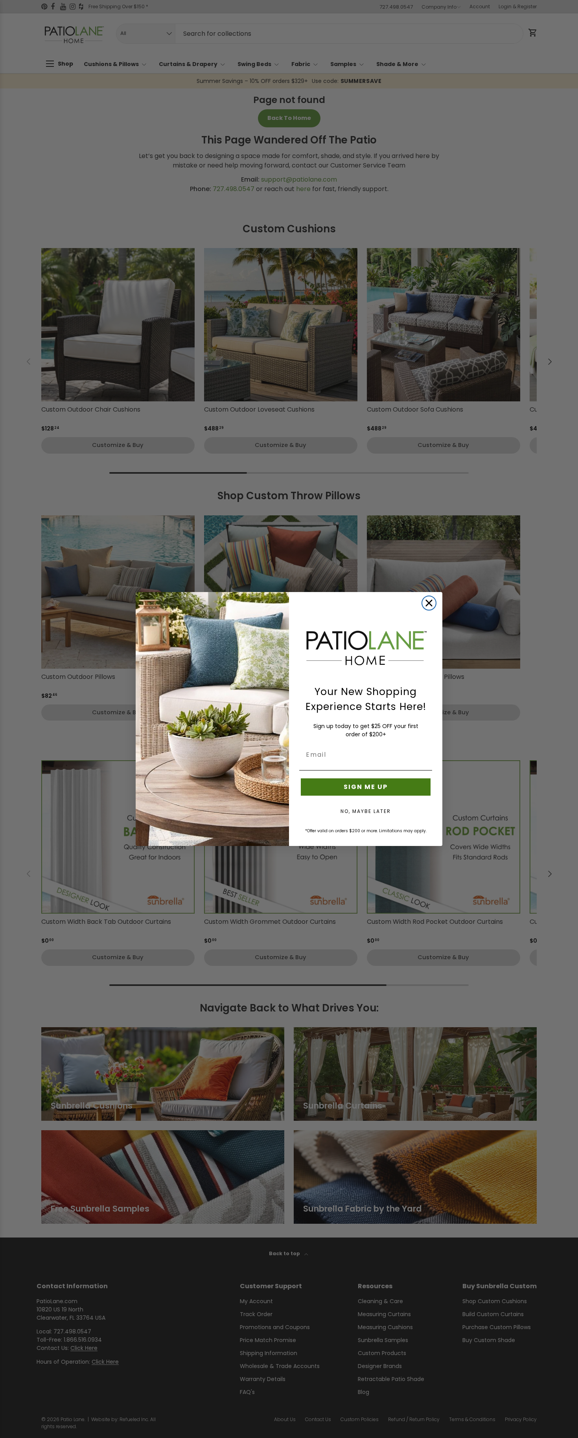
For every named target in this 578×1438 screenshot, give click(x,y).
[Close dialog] (429, 603)
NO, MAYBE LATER (366, 811)
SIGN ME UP (366, 786)
